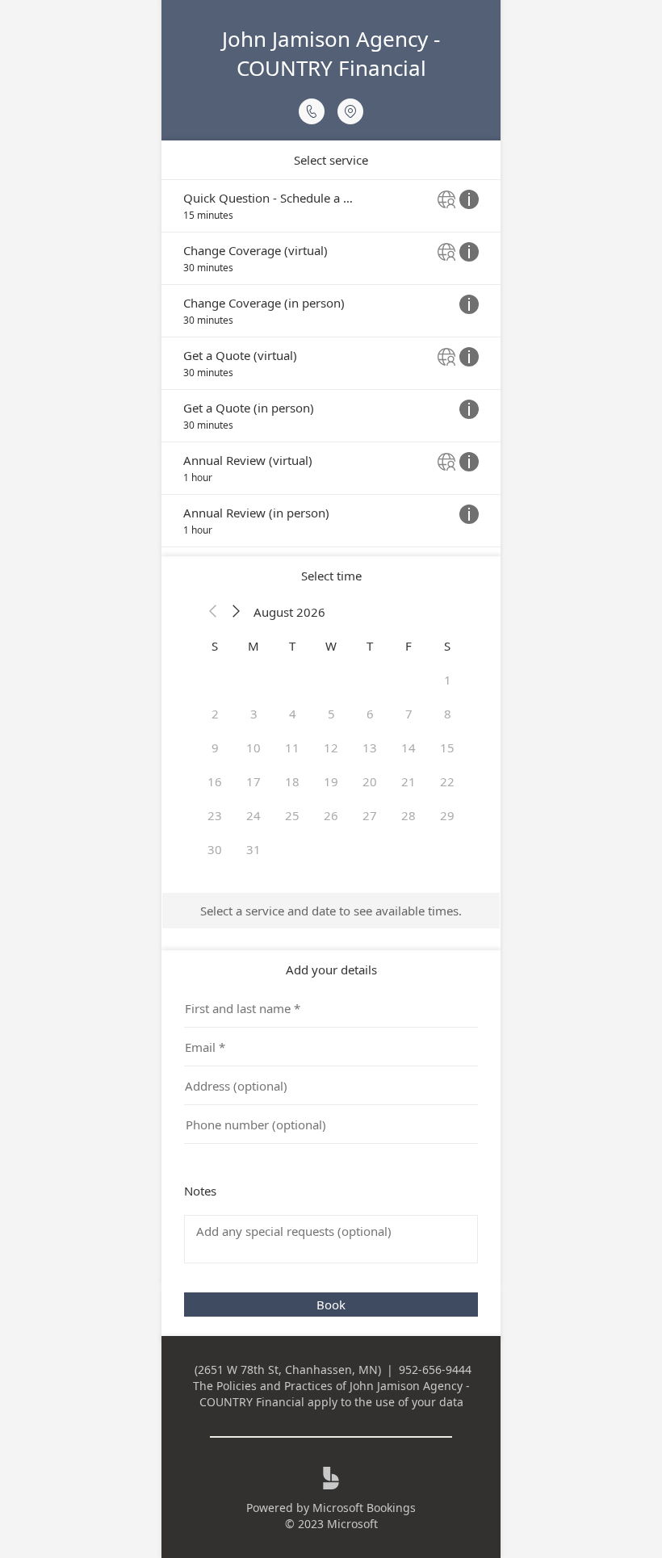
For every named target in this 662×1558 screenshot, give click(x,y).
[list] (331, 363)
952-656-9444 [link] (435, 1369)
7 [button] (409, 714)
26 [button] (331, 815)
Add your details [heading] (331, 969)
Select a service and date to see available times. (331, 911)
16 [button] (214, 781)
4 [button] (292, 714)
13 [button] (369, 747)
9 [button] (215, 747)
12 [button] (331, 747)
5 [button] (331, 714)
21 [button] (408, 781)
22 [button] (447, 781)
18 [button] (292, 781)
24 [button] (253, 815)
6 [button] (370, 714)
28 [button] (408, 815)
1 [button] (447, 680)
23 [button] (214, 815)
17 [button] (253, 781)
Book (331, 1304)
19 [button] (331, 781)
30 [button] (214, 849)
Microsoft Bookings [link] (364, 1507)
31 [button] (253, 849)
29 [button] (447, 815)
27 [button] (369, 815)
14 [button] (408, 747)
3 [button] (254, 714)
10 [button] (253, 747)
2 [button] (215, 714)
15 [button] (447, 747)
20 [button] (369, 781)
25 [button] (292, 815)
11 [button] (292, 747)
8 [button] (447, 714)
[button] (213, 612)
